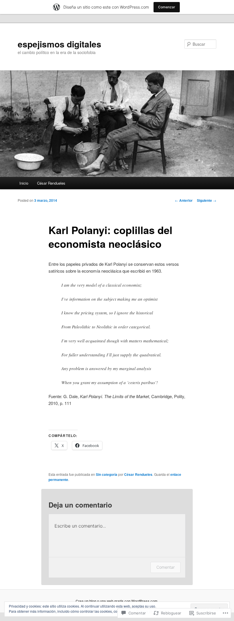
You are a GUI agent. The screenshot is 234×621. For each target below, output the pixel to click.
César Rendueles (51, 183)
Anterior (184, 200)
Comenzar (166, 7)
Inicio (23, 183)
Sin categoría (106, 474)
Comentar (165, 567)
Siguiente (206, 200)
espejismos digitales (59, 44)
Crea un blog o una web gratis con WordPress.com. (117, 601)
